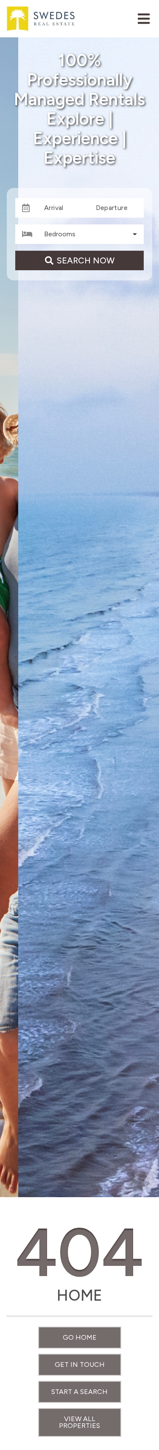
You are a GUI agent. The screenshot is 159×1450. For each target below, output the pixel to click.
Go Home (80, 1337)
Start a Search (79, 1392)
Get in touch (80, 1364)
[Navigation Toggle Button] (143, 18)
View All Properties (79, 1422)
